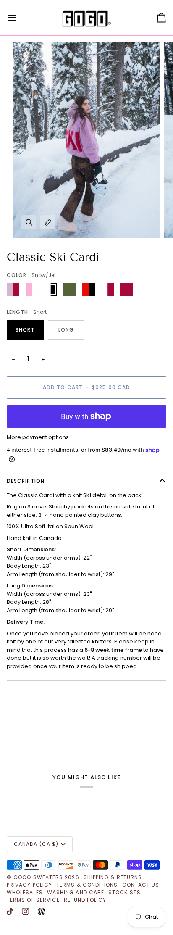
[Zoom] (28, 222)
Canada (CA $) (36, 844)
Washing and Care (75, 892)
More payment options (38, 437)
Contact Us (141, 884)
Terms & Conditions (87, 884)
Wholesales (25, 892)
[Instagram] (25, 911)
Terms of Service (33, 899)
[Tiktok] (10, 911)
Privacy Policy (29, 884)
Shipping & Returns (113, 877)
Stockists (124, 892)
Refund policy (85, 899)
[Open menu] (19, 17)
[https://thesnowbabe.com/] (41, 911)
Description (26, 481)
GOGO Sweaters (38, 877)
